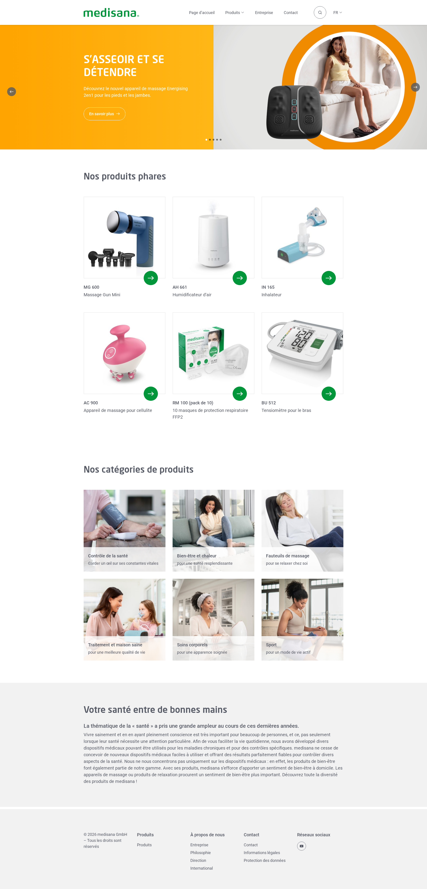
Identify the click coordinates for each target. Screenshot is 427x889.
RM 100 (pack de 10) (193, 402)
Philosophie (200, 852)
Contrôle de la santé (108, 555)
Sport (271, 644)
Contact (291, 12)
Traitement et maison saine (115, 644)
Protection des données (265, 860)
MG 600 (91, 287)
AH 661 (180, 287)
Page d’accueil (202, 12)
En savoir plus (101, 113)
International (201, 868)
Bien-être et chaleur (196, 555)
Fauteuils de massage (287, 555)
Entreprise (264, 12)
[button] (206, 140)
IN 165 (268, 287)
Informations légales (262, 852)
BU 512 (269, 402)
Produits (144, 845)
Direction (198, 860)
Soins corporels (192, 644)
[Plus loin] (415, 87)
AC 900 (91, 402)
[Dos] (11, 91)
